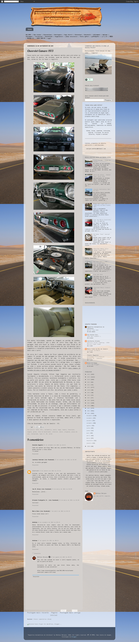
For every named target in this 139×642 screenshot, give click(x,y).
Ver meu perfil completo (102, 496)
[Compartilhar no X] (39, 427)
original (67, 432)
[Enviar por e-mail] (35, 427)
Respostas (37, 553)
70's (41, 429)
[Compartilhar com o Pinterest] (43, 427)
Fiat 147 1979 (98, 274)
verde (50, 434)
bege (59, 429)
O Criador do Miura (93, 350)
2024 (89, 379)
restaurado (34, 434)
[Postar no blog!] (37, 427)
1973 (37, 429)
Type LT (41, 434)
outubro (89, 420)
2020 (89, 390)
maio (88, 433)
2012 (89, 411)
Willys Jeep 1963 (93, 330)
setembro (89, 423)
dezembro (89, 415)
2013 (89, 408)
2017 (89, 397)
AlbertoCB (35, 471)
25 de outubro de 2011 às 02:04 (65, 459)
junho (88, 430)
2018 (89, 395)
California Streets (93, 341)
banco (55, 429)
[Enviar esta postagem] (31, 427)
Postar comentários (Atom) (42, 619)
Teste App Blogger (93, 364)
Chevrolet (71, 429)
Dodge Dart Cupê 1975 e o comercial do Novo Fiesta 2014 (101, 205)
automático (48, 429)
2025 (89, 377)
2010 (89, 446)
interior (55, 432)
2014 (89, 405)
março (88, 438)
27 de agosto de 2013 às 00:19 (48, 540)
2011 (89, 413)
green (35, 432)
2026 (89, 374)
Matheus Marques (42, 557)
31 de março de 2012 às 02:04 (69, 500)
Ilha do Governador (44, 432)
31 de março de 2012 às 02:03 (62, 489)
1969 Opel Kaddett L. (94, 336)
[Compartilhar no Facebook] (41, 427)
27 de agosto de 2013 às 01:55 (61, 557)
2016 (89, 400)
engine (29, 432)
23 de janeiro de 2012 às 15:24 (50, 471)
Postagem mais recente (38, 613)
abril (88, 435)
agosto (88, 425)
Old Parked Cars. (93, 334)
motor (61, 432)
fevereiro (90, 440)
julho (88, 428)
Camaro (64, 429)
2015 (89, 403)
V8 (46, 434)
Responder (35, 454)
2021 (89, 387)
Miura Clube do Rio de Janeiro (97, 349)
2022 (89, 385)
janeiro (89, 443)
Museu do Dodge (92, 363)
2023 (89, 382)
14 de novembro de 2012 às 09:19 (49, 522)
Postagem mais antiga (70, 613)
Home (30, 29)
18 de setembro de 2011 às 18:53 (55, 445)
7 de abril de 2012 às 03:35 (60, 511)
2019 (89, 392)
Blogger (74, 637)
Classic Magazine (93, 355)
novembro (89, 418)
